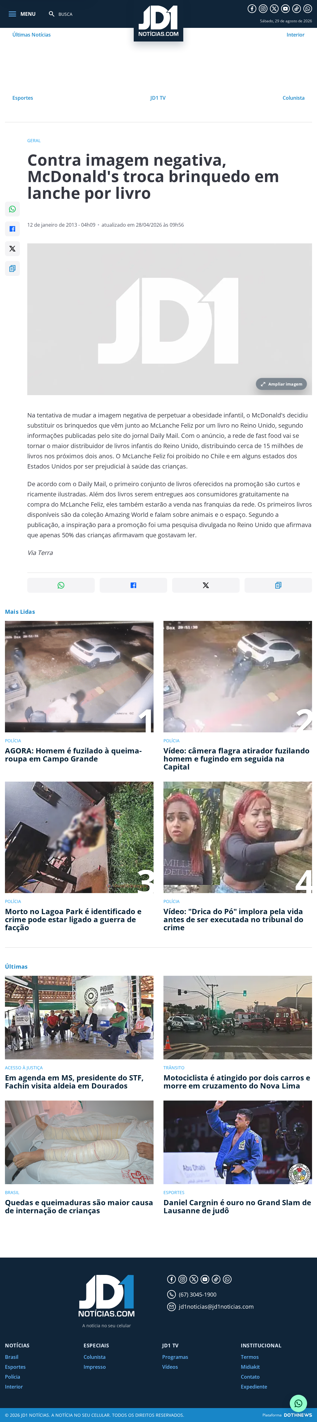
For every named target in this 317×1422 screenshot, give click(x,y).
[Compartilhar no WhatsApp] (12, 209)
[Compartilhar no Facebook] (12, 228)
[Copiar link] (12, 268)
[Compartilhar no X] (12, 248)
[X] (274, 8)
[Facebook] (252, 8)
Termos (250, 1357)
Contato (250, 1376)
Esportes (22, 97)
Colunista (294, 97)
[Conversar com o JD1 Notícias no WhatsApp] (298, 1403)
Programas (175, 1357)
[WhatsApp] (307, 8)
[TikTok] (296, 8)
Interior (296, 34)
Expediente (254, 1386)
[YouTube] (285, 8)
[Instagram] (263, 8)
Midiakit (250, 1366)
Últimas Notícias (31, 34)
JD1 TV (158, 97)
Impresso (95, 1366)
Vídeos (170, 1366)
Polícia (12, 1376)
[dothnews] (298, 1415)
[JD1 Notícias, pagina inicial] (158, 20)
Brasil (11, 1357)
